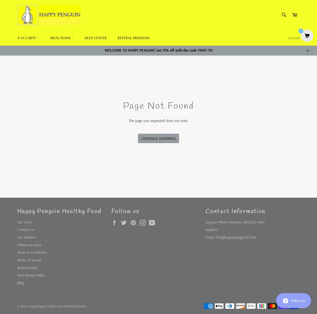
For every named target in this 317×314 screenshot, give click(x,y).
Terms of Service (29, 260)
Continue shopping (158, 138)
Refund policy (27, 267)
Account (294, 38)
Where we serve (29, 245)
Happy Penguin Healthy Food (45, 306)
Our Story (24, 222)
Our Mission (26, 237)
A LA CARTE (27, 37)
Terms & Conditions (32, 252)
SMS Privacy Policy (31, 275)
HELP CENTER (96, 37)
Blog (20, 283)
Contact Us (25, 229)
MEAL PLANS (61, 37)
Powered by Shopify (75, 306)
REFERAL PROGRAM (133, 37)
